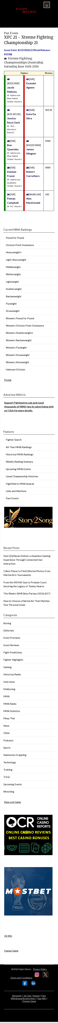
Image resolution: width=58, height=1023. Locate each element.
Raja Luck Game (12, 802)
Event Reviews (11, 645)
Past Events (12, 498)
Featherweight (14, 288)
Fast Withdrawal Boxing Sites (28, 997)
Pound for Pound (15, 237)
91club (7, 380)
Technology (9, 762)
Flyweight (11, 303)
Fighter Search (14, 439)
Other (6, 732)
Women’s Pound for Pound (20, 318)
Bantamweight (13, 296)
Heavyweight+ (14, 252)
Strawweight (12, 310)
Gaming (7, 667)
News (6, 725)
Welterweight (13, 274)
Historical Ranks (12, 674)
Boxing (7, 623)
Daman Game (11, 950)
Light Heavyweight (16, 259)
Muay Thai (9, 718)
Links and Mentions (16, 491)
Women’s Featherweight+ (19, 332)
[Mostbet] (28, 914)
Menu (47, 5)
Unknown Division (15, 369)
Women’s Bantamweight (19, 340)
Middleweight (13, 267)
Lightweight (12, 281)
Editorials (8, 630)
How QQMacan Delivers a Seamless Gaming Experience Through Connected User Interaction (26, 559)
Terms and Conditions (21, 977)
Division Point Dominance (20, 245)
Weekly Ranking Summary (19, 461)
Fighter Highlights (13, 659)
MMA (6, 696)
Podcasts (8, 740)
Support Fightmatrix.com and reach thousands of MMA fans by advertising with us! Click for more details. (29, 406)
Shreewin (17, 995)
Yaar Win (41, 998)
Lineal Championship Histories (22, 476)
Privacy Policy (40, 969)
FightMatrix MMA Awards (20, 483)
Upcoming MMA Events (18, 469)
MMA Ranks (9, 703)
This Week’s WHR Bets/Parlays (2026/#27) (26, 593)
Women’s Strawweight (18, 354)
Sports (6, 747)
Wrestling (8, 791)
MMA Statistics (11, 711)
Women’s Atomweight (17, 362)
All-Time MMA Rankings (19, 447)
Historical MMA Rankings (19, 454)
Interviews (9, 681)
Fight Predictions (12, 652)
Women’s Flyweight (16, 347)
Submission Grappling (14, 754)
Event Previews (11, 637)
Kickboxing (9, 689)
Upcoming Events (12, 784)
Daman (36, 995)
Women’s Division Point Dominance (25, 325)
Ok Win (8, 935)
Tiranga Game (29, 1001)
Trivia (6, 776)
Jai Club (27, 995)
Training (7, 769)
